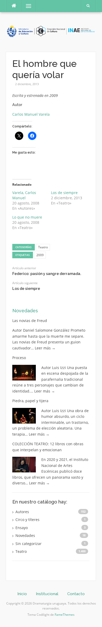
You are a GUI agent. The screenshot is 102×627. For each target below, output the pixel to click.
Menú (26, 5)
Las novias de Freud (29, 320)
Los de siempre (64, 192)
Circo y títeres (27, 519)
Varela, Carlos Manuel (24, 195)
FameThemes (65, 614)
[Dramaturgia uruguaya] (51, 31)
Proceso (19, 357)
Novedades (25, 310)
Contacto (76, 593)
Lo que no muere (27, 217)
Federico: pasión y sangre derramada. (46, 274)
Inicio (22, 593)
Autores (22, 511)
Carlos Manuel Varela (31, 114)
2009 (40, 255)
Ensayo (21, 527)
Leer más (45, 347)
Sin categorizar (28, 543)
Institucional (47, 593)
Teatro (43, 247)
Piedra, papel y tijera (30, 400)
